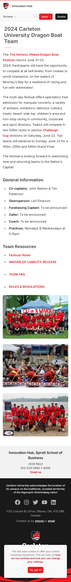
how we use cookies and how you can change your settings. (35, 558)
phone (39, 521)
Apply (44, 16)
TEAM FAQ (17, 274)
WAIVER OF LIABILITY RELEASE (33, 262)
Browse (8, 16)
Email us (35, 472)
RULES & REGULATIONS (27, 287)
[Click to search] (35, 17)
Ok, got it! (35, 569)
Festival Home (19, 255)
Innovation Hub (22, 6)
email (51, 521)
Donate (61, 16)
